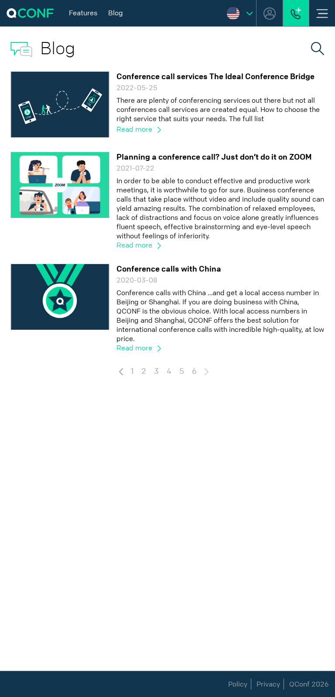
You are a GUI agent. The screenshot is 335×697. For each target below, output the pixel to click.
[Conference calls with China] (59, 296)
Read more (135, 129)
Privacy (268, 684)
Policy (237, 684)
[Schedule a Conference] (296, 13)
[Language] (239, 13)
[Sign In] (269, 13)
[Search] (317, 47)
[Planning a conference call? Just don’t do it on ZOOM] (59, 184)
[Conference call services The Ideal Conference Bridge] (59, 103)
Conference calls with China (168, 269)
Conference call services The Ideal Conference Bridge (215, 76)
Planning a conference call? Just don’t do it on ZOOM (214, 157)
